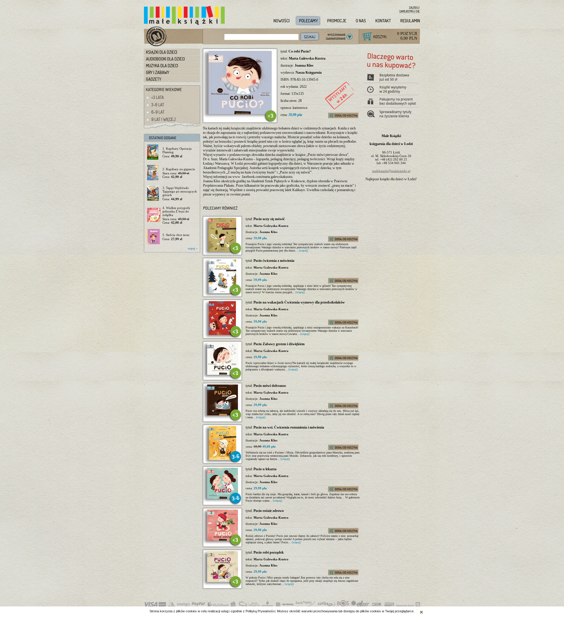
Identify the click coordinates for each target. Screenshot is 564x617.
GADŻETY (153, 79)
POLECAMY (308, 20)
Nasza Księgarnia (309, 72)
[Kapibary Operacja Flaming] (153, 152)
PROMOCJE (336, 20)
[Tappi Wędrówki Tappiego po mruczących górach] (153, 193)
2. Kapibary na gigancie (178, 169)
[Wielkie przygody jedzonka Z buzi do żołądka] (153, 215)
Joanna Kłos (304, 65)
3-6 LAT (157, 104)
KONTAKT (383, 20)
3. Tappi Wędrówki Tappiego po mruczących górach (179, 191)
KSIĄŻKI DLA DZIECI (161, 52)
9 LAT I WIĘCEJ (163, 119)
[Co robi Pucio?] (240, 113)
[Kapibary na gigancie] (153, 173)
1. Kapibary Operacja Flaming (177, 150)
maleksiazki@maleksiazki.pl (391, 171)
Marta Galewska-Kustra (307, 58)
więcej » (192, 248)
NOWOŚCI (281, 20)
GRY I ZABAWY (157, 72)
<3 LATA (157, 97)
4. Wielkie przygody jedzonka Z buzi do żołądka (176, 211)
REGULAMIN (410, 20)
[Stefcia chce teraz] (153, 237)
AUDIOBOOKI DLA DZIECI (165, 58)
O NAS (361, 20)
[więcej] (303, 250)
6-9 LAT (157, 111)
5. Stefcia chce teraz (175, 235)
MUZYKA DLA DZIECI (162, 65)
